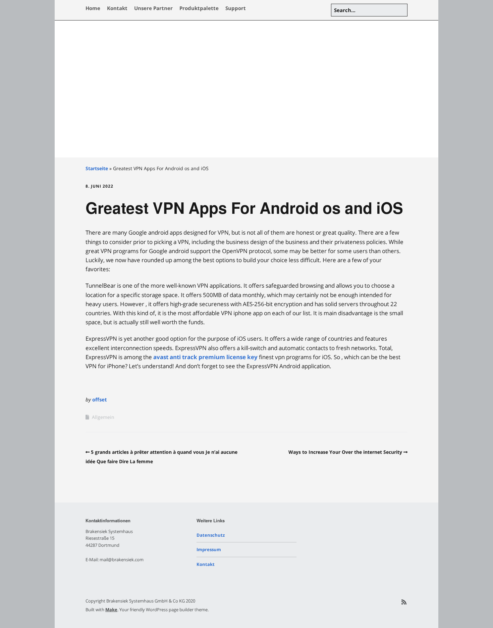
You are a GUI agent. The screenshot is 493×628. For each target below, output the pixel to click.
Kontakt (117, 8)
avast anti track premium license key (205, 357)
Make (111, 610)
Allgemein (103, 417)
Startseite (97, 168)
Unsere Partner (153, 8)
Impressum (209, 549)
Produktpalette (199, 8)
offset (99, 399)
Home (93, 8)
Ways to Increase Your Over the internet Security (345, 452)
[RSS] (403, 602)
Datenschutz (211, 535)
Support (235, 8)
